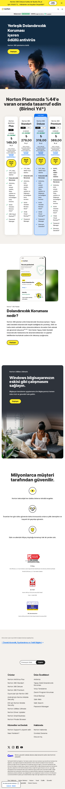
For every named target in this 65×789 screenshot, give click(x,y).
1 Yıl (11, 129)
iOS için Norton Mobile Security (16, 704)
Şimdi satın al (11, 163)
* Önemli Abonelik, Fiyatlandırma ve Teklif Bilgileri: (22, 642)
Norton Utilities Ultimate (17, 709)
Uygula (40, 662)
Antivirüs (37, 679)
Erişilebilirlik (23, 783)
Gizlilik (43, 780)
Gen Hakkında (12, 780)
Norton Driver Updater (16, 712)
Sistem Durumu (32, 783)
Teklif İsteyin (53, 3)
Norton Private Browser (17, 719)
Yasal (37, 780)
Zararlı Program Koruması (44, 692)
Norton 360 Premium (16, 690)
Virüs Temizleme (40, 689)
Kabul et (9, 785)
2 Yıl (28, 127)
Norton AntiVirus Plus (16, 679)
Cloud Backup (39, 696)
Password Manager (41, 707)
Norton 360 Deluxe (15, 687)
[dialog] (11, 784)
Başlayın (13, 51)
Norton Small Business (16, 716)
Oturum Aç (38, 737)
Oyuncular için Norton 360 (18, 694)
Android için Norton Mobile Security (18, 698)
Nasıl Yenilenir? (13, 733)
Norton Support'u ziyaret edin (19, 730)
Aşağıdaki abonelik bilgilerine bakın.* (11, 156)
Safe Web (37, 699)
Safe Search (38, 703)
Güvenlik (49, 780)
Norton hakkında (40, 730)
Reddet (14, 785)
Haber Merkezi (22, 780)
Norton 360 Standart (16, 683)
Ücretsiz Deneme (40, 733)
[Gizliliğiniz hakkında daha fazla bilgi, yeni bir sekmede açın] (18, 783)
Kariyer (31, 780)
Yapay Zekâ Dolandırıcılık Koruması (43, 684)
